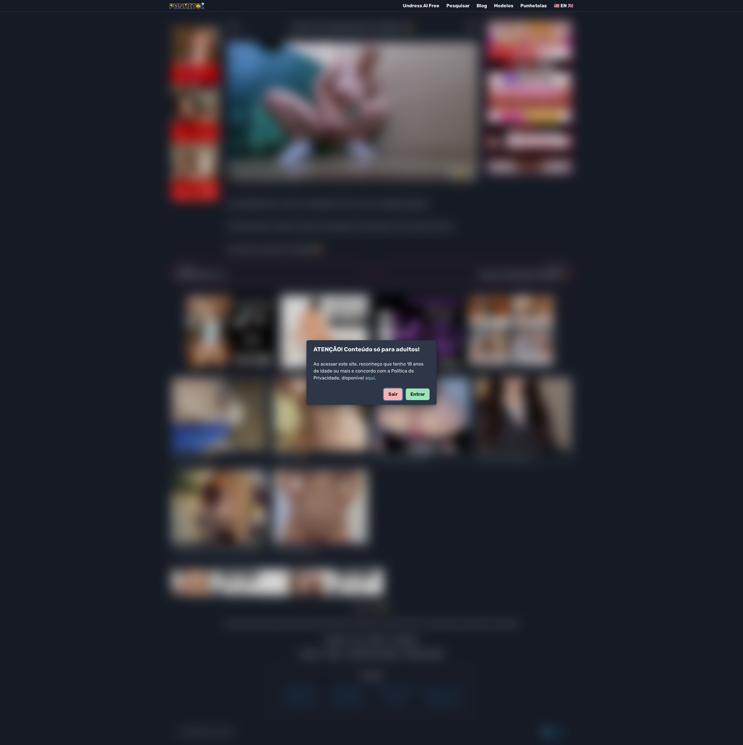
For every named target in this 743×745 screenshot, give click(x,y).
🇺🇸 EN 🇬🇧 (564, 5)
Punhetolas (533, 5)
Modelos (503, 5)
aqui (370, 378)
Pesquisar (458, 5)
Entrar (417, 394)
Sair (393, 394)
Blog (482, 5)
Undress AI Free (421, 5)
